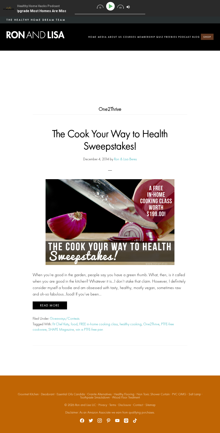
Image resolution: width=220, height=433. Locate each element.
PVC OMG (179, 394)
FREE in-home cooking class (98, 324)
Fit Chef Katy (60, 324)
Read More (50, 305)
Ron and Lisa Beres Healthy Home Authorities (35, 34)
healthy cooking (131, 324)
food (74, 324)
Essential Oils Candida (71, 394)
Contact (138, 405)
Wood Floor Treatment (126, 397)
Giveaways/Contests (64, 318)
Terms (112, 405)
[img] (100, 7)
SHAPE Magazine (61, 329)
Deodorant (47, 394)
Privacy (102, 405)
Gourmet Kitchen (28, 394)
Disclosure (124, 405)
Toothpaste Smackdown (95, 397)
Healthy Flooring (124, 394)
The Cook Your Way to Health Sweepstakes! (110, 140)
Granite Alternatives (99, 394)
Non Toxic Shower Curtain (153, 394)
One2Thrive (151, 324)
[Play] (111, 6)
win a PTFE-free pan (89, 329)
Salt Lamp (195, 394)
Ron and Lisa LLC (85, 405)
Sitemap (150, 405)
